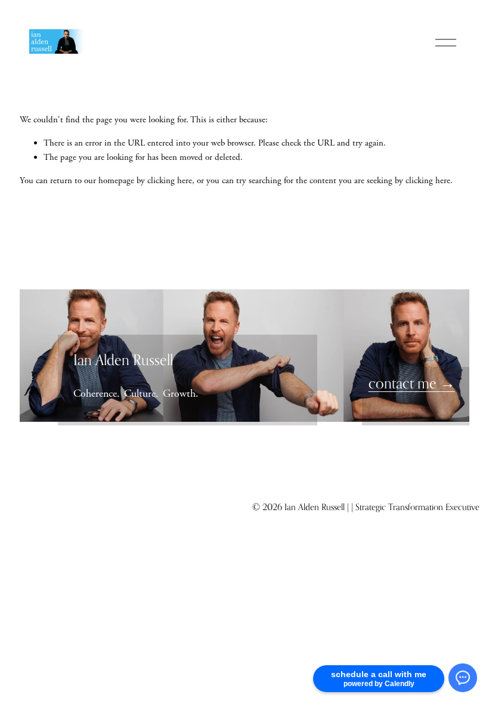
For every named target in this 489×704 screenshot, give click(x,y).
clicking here (169, 180)
